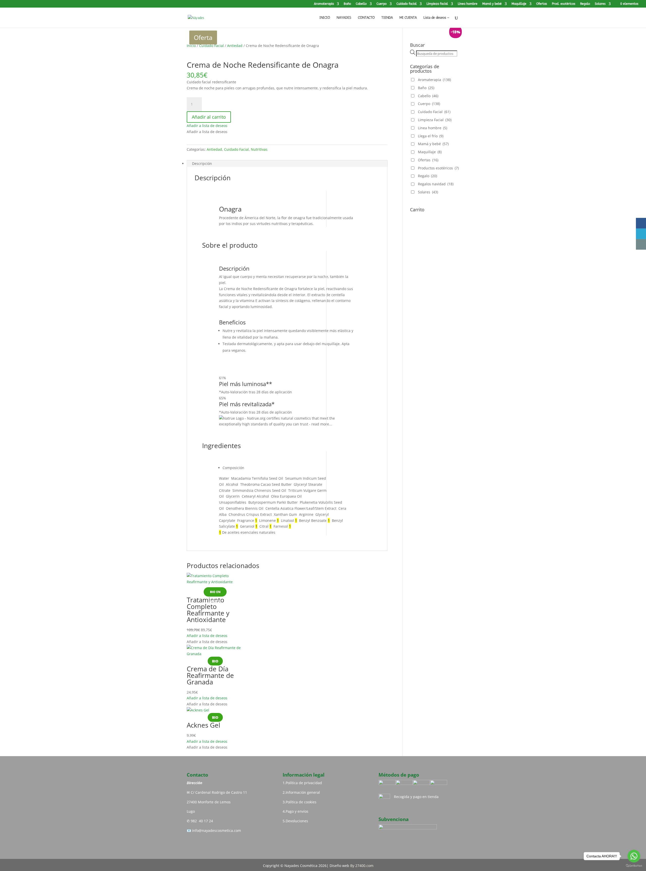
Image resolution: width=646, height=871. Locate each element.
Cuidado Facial (211, 45)
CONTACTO (366, 18)
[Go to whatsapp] (634, 856)
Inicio (191, 45)
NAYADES (344, 18)
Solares (600, 4)
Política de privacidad (304, 782)
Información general (303, 792)
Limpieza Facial (434, 119)
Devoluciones (297, 820)
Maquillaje (519, 4)
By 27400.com (361, 865)
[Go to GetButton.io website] (634, 865)
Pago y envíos (297, 811)
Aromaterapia (324, 4)
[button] (207, 125)
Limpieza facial (437, 4)
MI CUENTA (408, 18)
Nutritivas (259, 149)
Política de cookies (301, 802)
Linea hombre (467, 4)
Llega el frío (430, 136)
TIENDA (387, 18)
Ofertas (541, 4)
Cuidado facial (406, 4)
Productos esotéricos (438, 168)
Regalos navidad (435, 184)
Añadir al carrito (209, 117)
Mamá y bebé (492, 4)
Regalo (585, 4)
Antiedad (235, 45)
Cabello (361, 4)
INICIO (324, 18)
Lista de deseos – (436, 18)
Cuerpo (381, 4)
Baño (347, 4)
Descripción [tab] (202, 163)
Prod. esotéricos (563, 4)
